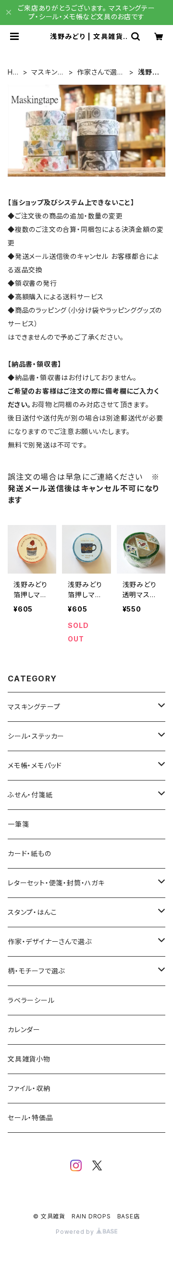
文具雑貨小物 (29, 1059)
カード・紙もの (29, 853)
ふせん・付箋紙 (30, 795)
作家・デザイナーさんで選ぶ (49, 941)
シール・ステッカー (36, 736)
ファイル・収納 (29, 1088)
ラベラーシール (31, 1000)
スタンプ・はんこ (32, 912)
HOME (13, 72)
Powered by (76, 1231)
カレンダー (24, 1029)
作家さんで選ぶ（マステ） (100, 72)
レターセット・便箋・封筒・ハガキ (56, 883)
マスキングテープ (47, 72)
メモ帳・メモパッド (35, 765)
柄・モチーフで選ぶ (36, 971)
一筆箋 (18, 824)
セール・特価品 (30, 1118)
